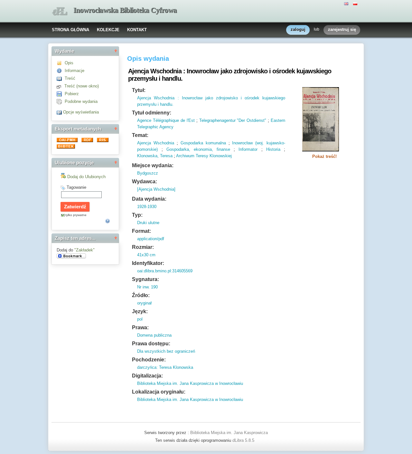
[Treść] (61, 78)
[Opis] (61, 62)
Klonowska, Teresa (155, 155)
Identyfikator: (148, 263)
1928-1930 (146, 206)
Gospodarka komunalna (203, 143)
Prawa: (140, 327)
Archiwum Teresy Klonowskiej (204, 155)
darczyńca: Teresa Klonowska (165, 367)
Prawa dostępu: (151, 343)
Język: (140, 311)
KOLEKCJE (108, 29)
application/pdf (150, 238)
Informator (248, 149)
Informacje (74, 70)
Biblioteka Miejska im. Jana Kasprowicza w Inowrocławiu (190, 383)
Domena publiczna (154, 335)
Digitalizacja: (147, 375)
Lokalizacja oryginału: (158, 392)
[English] (347, 3)
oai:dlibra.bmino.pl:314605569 (164, 270)
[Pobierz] (61, 93)
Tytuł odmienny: (151, 112)
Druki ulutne (148, 222)
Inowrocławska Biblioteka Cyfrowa (125, 10)
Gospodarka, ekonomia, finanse (198, 149)
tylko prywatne (76, 215)
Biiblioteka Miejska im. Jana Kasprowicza (229, 432)
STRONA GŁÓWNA (70, 29)
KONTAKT (137, 29)
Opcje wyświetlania (81, 112)
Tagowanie (76, 187)
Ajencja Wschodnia (155, 143)
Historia (273, 149)
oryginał (144, 303)
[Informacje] (61, 70)
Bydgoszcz (147, 173)
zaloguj (298, 29)
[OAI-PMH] (68, 140)
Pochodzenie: (149, 359)
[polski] (356, 3)
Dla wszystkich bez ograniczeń (166, 351)
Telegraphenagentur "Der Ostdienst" (233, 120)
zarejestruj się (342, 29)
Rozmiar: (143, 247)
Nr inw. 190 (147, 287)
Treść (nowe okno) (81, 86)
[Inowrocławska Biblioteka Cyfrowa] (60, 11)
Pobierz (72, 93)
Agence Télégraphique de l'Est (166, 120)
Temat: (140, 135)
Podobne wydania (81, 101)
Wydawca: (144, 181)
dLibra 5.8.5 (244, 440)
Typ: (137, 215)
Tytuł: (138, 90)
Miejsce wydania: (152, 165)
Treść (70, 78)
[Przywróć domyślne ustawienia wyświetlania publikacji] (60, 112)
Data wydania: (149, 199)
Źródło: (141, 295)
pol (140, 319)
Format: (141, 231)
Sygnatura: (145, 279)
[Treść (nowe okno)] (60, 86)
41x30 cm (146, 254)
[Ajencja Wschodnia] (156, 189)
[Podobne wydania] (61, 101)
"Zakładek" (84, 250)
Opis (69, 62)
